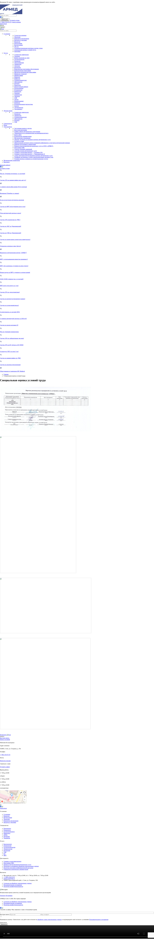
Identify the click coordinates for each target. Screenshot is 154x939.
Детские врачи (8, 110)
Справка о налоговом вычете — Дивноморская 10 (29, 154)
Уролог (16, 99)
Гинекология (7, 845)
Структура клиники (20, 35)
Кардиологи (7, 828)
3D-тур (16, 46)
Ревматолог (17, 91)
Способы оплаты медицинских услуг (25, 151)
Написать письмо (5, 761)
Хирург (16, 106)
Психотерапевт (18, 88)
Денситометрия (19, 62)
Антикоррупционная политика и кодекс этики (28, 48)
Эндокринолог (18, 107)
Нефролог (17, 78)
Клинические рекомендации (23, 136)
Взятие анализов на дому (21, 58)
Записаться (3, 23)
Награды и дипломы (20, 40)
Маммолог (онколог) (20, 74)
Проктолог (17, 85)
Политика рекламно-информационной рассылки (18, 868)
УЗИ (15, 98)
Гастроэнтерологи (9, 831)
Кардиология (8, 844)
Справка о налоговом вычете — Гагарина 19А (28, 152)
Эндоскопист (18, 109)
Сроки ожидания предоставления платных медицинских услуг (33, 155)
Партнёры (17, 51)
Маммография (18, 75)
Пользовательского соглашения (98, 919)
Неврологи (7, 833)
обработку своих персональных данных (49, 919)
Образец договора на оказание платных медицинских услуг (32, 139)
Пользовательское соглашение (13, 885)
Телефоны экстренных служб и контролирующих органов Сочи (33, 157)
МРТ (5, 855)
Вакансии (17, 42)
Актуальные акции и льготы (23, 128)
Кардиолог (17, 67)
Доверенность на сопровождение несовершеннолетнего (31, 133)
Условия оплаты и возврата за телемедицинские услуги (31, 159)
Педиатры (7, 836)
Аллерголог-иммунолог (21, 54)
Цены (5, 125)
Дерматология (8, 849)
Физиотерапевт (19, 101)
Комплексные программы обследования (26, 69)
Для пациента (8, 127)
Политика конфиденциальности (13, 886)
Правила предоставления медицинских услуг (17, 864)
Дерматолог (17, 64)
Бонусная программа (20, 130)
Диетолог (17, 66)
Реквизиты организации (21, 38)
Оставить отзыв (14, 20)
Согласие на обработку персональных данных (18, 883)
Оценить (2, 895)
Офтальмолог (18, 82)
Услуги (6, 53)
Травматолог (18, 94)
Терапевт (17, 93)
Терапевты (7, 838)
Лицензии (17, 37)
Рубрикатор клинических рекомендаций (16, 869)
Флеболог (17, 102)
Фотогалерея (18, 43)
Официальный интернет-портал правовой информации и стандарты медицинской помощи (42, 143)
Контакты (7, 162)
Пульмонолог (18, 90)
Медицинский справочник (12, 160)
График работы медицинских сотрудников (27, 131)
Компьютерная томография (22, 70)
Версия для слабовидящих (5, 19)
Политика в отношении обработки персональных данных (21, 866)
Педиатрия (7, 850)
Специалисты (8, 123)
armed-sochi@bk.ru (9, 878)
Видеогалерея (18, 45)
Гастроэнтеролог (19, 59)
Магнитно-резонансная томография (25, 72)
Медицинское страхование (22, 138)
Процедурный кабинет (21, 86)
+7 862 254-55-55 (5, 754)
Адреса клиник (16, 22)
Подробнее (9, 895)
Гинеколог (17, 61)
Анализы (17, 56)
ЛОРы (5, 835)
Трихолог (17, 96)
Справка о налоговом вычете (12, 861)
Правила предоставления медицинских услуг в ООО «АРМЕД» (33, 146)
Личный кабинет (5, 165)
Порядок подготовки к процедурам (25, 144)
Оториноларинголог (20, 80)
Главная (6, 374)
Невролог (17, 77)
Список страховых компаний (23, 149)
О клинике (7, 34)
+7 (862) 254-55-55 (5, 22)
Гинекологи (7, 830)
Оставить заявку (5, 767)
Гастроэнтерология (9, 847)
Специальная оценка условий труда (25, 50)
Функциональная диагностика (23, 104)
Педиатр (16, 83)
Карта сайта (17, 135)
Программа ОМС (19, 147)
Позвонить (3, 735)
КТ (4, 853)
